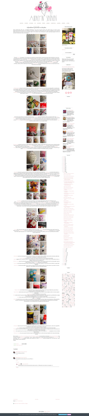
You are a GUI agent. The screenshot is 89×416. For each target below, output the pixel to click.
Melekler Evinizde (17, 88)
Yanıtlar (18, 362)
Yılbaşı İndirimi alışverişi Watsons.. (69, 176)
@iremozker (64, 49)
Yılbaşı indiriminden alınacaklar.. (68, 187)
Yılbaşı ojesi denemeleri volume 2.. (69, 173)
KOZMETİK (26, 23)
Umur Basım (47, 172)
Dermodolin (16, 256)
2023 (64, 159)
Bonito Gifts (25, 148)
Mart (64, 259)
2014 (64, 171)
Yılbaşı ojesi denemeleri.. (67, 186)
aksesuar (72, 290)
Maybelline (63, 281)
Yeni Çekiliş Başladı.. (70, 116)
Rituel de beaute (21, 230)
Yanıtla (17, 354)
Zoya (68, 290)
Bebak (18, 327)
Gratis (74, 278)
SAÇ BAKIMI (39, 23)
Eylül (65, 251)
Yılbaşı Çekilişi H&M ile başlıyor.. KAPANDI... (70, 139)
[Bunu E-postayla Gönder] (22, 343)
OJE (35, 23)
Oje (71, 282)
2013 (64, 263)
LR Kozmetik (16, 325)
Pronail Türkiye (22, 258)
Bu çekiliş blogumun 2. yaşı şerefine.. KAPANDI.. (70, 147)
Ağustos (65, 252)
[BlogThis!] (23, 343)
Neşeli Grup (23, 337)
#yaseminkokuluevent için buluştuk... (69, 244)
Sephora (71, 287)
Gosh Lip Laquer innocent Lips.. (68, 241)
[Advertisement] (36, 391)
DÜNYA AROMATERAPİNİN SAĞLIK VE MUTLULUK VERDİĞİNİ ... (69, 243)
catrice (63, 296)
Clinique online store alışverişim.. (69, 217)
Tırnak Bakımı (65, 289)
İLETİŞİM (68, 23)
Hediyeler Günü (20, 61)
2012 (64, 264)
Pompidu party (15, 144)
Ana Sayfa (21, 23)
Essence (70, 276)
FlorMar (63, 277)
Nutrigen (18, 57)
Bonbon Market (50, 62)
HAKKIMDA (63, 23)
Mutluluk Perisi (30, 145)
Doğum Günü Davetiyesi (54, 336)
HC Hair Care (16, 265)
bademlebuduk (18, 351)
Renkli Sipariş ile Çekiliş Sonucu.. (69, 231)
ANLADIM (69, 414)
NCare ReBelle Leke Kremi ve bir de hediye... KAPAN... (69, 207)
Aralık (65, 172)
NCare (15, 328)
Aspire (19, 336)
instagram (32, 118)
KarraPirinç (40, 89)
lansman (66, 300)
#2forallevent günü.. (67, 213)
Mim (67, 281)
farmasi (67, 298)
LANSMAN (47, 23)
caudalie (67, 296)
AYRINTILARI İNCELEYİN (63, 414)
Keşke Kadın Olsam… (67, 235)
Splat (18, 297)
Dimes (22, 336)
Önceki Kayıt (58, 399)
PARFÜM (43, 23)
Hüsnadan (44, 92)
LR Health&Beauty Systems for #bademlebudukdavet (68, 184)
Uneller (29, 336)
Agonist (15, 259)
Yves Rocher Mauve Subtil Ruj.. (68, 227)
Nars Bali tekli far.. (66, 236)
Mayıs (65, 256)
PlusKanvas (30, 93)
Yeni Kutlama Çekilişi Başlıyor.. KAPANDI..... (70, 131)
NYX (70, 281)
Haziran (65, 255)
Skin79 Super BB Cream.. (67, 247)
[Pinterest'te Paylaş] (26, 343)
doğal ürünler (66, 297)
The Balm (73, 288)
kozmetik (73, 299)
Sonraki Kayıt (15, 399)
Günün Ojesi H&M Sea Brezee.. (68, 245)
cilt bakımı (73, 296)
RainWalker (15, 92)
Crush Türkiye (25, 336)
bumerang (71, 295)
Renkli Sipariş (32, 146)
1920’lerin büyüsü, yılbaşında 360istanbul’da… (68, 222)
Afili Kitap (21, 338)
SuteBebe (37, 336)
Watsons (71, 289)
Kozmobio (15, 263)
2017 (64, 167)
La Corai (15, 229)
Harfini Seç (41, 229)
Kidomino (39, 202)
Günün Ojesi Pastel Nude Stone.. (69, 208)
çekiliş (64, 306)
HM (65, 279)
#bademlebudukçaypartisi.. (68, 218)
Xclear (49, 174)
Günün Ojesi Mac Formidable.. (68, 237)
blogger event (64, 295)
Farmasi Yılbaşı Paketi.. (67, 174)
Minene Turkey (34, 203)
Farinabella (54, 61)
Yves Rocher (64, 290)
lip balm (71, 300)
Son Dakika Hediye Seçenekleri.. (68, 180)
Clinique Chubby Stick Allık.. (68, 212)
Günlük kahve (35, 63)
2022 (64, 160)
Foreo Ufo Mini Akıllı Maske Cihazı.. (68, 66)
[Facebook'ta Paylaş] (25, 343)
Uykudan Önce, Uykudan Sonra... (69, 216)
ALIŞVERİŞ (58, 23)
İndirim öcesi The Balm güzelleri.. (69, 224)
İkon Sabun (16, 172)
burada (36, 298)
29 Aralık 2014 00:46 (24, 351)
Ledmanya (50, 201)
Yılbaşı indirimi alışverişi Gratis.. (68, 177)
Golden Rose (65, 278)
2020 (64, 163)
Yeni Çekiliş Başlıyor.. (70, 110)
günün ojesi (65, 299)
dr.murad (71, 297)
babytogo (36, 262)
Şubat (65, 260)
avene (66, 293)
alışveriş (73, 291)
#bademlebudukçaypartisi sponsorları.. (67, 202)
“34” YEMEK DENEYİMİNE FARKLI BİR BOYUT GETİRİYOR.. (69, 182)
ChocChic (44, 145)
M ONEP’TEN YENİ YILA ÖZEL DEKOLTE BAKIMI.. (68, 179)
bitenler (71, 294)
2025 (64, 156)
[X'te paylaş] (24, 343)
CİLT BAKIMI (31, 23)
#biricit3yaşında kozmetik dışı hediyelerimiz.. (68, 239)
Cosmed (15, 299)
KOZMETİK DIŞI (53, 23)
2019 (64, 164)
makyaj (64, 301)
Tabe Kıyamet (52, 176)
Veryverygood (18, 201)
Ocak (65, 261)
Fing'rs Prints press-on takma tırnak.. (69, 209)
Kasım (65, 248)
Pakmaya (18, 119)
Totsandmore (33, 336)
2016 (64, 168)
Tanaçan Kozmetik (46, 230)
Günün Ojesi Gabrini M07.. (68, 197)
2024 (64, 158)
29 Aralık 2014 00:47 (24, 357)
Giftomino (44, 202)
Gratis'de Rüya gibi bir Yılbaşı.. (68, 230)
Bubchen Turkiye (16, 261)
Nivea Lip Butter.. (66, 200)
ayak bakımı (69, 293)
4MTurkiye (29, 59)
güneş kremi (71, 298)
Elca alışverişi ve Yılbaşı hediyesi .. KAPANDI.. (71, 124)
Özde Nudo (36, 116)
